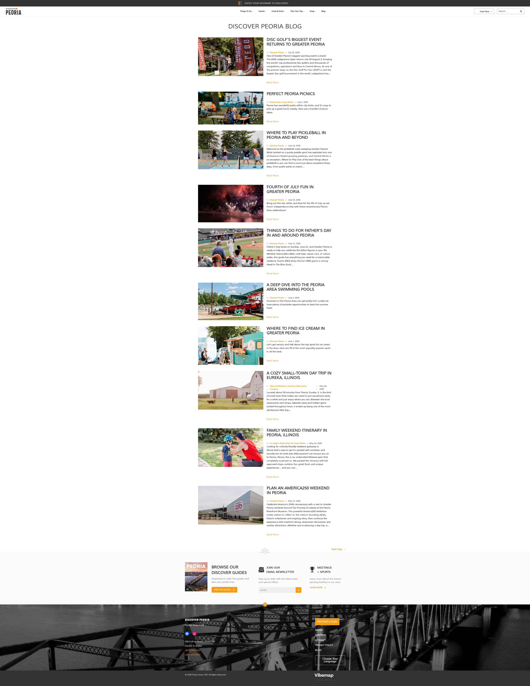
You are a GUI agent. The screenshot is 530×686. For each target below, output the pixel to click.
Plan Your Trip (297, 11)
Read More (273, 82)
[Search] (521, 11)
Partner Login (327, 621)
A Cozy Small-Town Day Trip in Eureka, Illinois (299, 375)
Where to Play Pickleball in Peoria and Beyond (296, 135)
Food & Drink (277, 11)
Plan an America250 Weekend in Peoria (298, 490)
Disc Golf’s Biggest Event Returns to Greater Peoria (296, 42)
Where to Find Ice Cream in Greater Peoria (296, 331)
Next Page (338, 549)
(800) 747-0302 (192, 650)
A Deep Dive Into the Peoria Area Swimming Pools (295, 287)
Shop (312, 11)
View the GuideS (222, 590)
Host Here (484, 11)
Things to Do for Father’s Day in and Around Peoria (299, 233)
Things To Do (245, 11)
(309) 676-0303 (192, 654)
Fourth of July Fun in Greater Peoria (290, 189)
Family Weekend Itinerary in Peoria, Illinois (297, 433)
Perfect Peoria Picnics (291, 93)
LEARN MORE (316, 587)
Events (262, 11)
